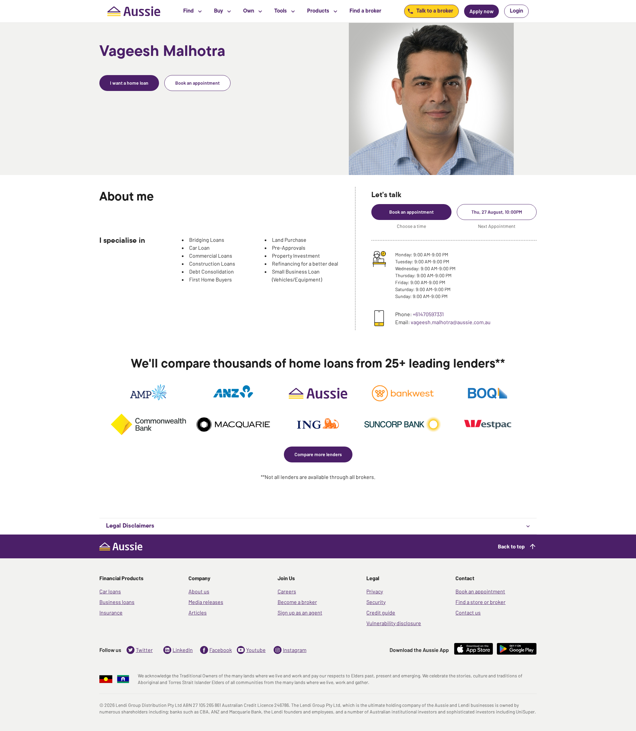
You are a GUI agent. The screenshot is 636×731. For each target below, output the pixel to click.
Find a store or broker (480, 602)
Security (376, 602)
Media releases (205, 602)
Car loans (110, 591)
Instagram (294, 650)
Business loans (116, 602)
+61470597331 (428, 314)
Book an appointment (480, 591)
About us (198, 591)
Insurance (111, 612)
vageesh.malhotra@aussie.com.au (451, 322)
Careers (287, 591)
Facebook (220, 650)
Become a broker (297, 602)
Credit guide (380, 612)
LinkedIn (183, 650)
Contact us (468, 612)
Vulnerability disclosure (393, 623)
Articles (197, 612)
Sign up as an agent (300, 612)
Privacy (374, 591)
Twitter (144, 650)
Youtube (256, 650)
